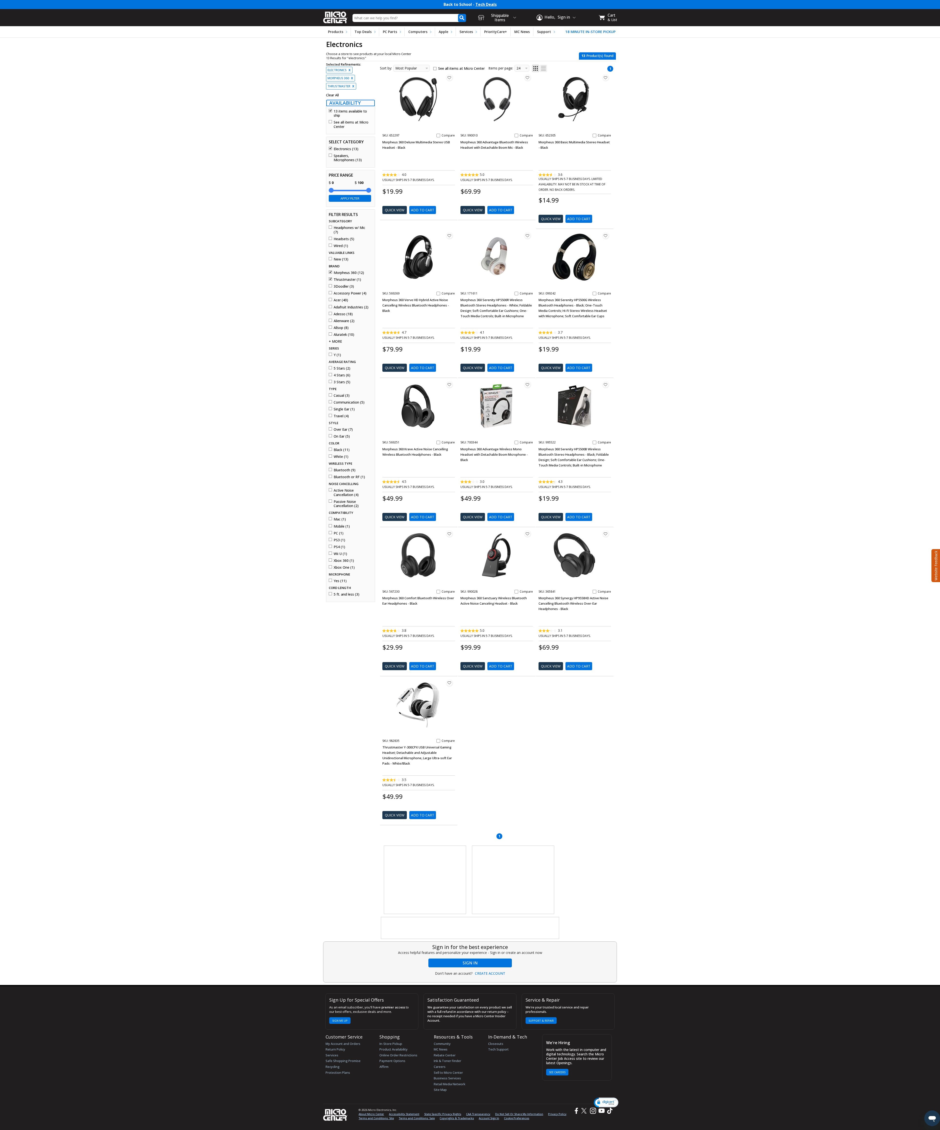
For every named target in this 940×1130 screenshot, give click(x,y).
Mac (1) (340, 519)
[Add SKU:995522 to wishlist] (606, 384)
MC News (522, 31)
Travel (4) (341, 416)
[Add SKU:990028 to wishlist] (527, 534)
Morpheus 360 (340, 78)
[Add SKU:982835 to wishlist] (449, 683)
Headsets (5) (344, 239)
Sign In (470, 963)
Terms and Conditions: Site (376, 1118)
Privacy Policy (557, 1114)
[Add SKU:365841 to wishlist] (606, 534)
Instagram (593, 1111)
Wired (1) (341, 246)
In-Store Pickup (390, 1043)
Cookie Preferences (516, 1118)
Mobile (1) (342, 526)
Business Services (447, 1078)
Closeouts (495, 1043)
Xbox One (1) (344, 567)
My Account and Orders (343, 1043)
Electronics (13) (346, 149)
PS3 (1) (339, 540)
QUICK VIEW (394, 210)
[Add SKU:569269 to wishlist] (449, 235)
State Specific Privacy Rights (442, 1114)
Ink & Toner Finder (447, 1061)
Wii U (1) (340, 554)
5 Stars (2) (342, 368)
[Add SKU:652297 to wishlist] (449, 77)
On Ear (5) (342, 436)
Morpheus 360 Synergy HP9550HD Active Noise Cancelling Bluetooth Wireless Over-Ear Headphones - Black (573, 603)
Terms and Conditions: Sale (417, 1118)
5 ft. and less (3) (346, 594)
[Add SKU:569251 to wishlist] (449, 384)
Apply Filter (350, 198)
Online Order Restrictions (398, 1055)
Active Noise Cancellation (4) (346, 492)
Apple (443, 31)
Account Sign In (489, 1118)
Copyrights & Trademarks (457, 1118)
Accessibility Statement (404, 1114)
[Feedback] (935, 565)
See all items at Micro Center (351, 124)
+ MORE (335, 341)
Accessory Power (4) (350, 293)
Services (466, 31)
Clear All (332, 95)
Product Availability (393, 1049)
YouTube (601, 1111)
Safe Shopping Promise (343, 1061)
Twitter (584, 1111)
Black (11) (342, 450)
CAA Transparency (478, 1114)
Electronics (339, 70)
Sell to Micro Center (448, 1072)
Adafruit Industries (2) (351, 307)
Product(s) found (597, 55)
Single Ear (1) (344, 409)
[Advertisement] (425, 880)
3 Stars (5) (342, 382)
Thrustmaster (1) (347, 279)
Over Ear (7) (343, 429)
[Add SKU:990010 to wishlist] (527, 77)
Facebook (576, 1111)
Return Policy (335, 1049)
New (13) (341, 259)
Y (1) (337, 355)
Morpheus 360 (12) (349, 273)
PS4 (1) (339, 547)
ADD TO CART (422, 210)
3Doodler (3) (344, 286)
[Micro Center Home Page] (335, 15)
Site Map (440, 1089)
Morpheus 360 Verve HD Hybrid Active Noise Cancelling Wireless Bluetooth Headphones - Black (415, 305)
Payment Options (392, 1061)
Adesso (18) (343, 314)
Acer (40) (341, 300)
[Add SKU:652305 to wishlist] (606, 77)
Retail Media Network (449, 1084)
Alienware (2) (344, 321)
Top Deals (363, 31)
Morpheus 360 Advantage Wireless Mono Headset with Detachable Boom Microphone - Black (494, 454)
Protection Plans (338, 1072)
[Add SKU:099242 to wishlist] (606, 235)
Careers (440, 1066)
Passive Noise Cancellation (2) (346, 503)
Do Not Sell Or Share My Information (519, 1114)
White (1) (341, 456)
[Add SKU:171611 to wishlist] (527, 235)
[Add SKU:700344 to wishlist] (527, 384)
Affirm (383, 1066)
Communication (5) (349, 402)
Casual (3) (342, 395)
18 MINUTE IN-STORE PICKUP (590, 31)
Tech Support (498, 1049)
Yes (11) (340, 581)
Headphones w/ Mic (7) (349, 230)
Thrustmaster (341, 86)
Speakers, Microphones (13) (348, 158)
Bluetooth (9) (344, 470)
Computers (417, 31)
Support (544, 31)
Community (442, 1043)
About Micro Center (371, 1114)
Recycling (333, 1066)
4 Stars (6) (342, 375)
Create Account (490, 973)
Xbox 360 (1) (344, 560)
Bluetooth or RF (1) (349, 477)
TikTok (609, 1111)
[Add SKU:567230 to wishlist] (449, 534)
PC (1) (338, 533)
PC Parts (390, 31)
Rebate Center (445, 1055)
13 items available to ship (350, 113)
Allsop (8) (341, 328)
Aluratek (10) (344, 334)
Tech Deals (486, 4)
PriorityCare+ (495, 31)
